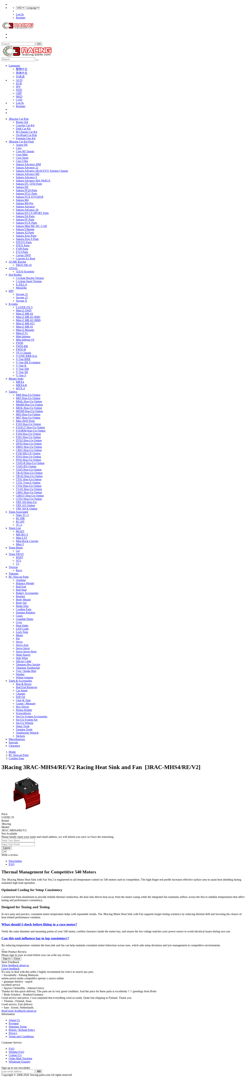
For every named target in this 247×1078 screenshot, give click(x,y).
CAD (19, 99)
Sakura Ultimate (25, 229)
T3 (17, 563)
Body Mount (23, 599)
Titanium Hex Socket (28, 664)
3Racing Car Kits (19, 118)
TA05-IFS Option (26, 466)
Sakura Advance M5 (27, 174)
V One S (21, 375)
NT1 (18, 560)
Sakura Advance (25, 206)
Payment (14, 1023)
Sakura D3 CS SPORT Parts (32, 213)
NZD (19, 89)
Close (17, 958)
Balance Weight (25, 583)
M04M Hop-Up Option (29, 404)
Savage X (21, 300)
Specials (13, 742)
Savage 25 (22, 297)
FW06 (19, 342)
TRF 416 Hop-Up (26, 502)
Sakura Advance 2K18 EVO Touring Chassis (42, 170)
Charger (20, 693)
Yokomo (13, 573)
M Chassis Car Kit (26, 131)
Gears (19, 615)
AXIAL (13, 268)
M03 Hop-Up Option (28, 414)
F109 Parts (22, 248)
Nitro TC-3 (22, 515)
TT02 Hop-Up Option (28, 485)
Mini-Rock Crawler (27, 541)
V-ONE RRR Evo (26, 355)
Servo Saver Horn (26, 651)
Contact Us (15, 1055)
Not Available (9, 833)
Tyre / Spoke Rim (26, 671)
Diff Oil (20, 697)
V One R (21, 365)
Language (14, 65)
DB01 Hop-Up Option (29, 446)
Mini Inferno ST (25, 339)
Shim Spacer (23, 654)
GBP (19, 93)
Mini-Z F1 (22, 333)
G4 (18, 550)
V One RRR (23, 359)
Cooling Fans (23, 609)
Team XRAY (16, 554)
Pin (18, 638)
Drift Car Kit (23, 128)
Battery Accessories (27, 593)
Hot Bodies (15, 274)
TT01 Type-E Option (28, 482)
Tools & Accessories (20, 680)
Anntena (21, 580)
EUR (19, 83)
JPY (18, 86)
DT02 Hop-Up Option (29, 440)
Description (15, 861)
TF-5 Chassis (23, 352)
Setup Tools (22, 726)
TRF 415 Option (25, 505)
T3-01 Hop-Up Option (29, 489)
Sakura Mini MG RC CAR (31, 226)
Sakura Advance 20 (27, 209)
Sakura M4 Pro (24, 203)
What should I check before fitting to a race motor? (39, 924)
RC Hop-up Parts (19, 576)
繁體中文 (21, 69)
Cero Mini (22, 154)
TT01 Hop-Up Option (28, 479)
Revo (19, 570)
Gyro (19, 622)
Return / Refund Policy (22, 1029)
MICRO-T (22, 534)
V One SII (22, 372)
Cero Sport (22, 157)
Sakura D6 (22, 187)
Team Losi (15, 528)
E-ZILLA (21, 284)
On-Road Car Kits (26, 135)
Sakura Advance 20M (28, 164)
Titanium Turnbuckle (28, 667)
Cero (19, 148)
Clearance (14, 745)
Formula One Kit (25, 138)
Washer (20, 674)
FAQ (11, 864)
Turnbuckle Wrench (27, 732)
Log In (20, 14)
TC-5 (19, 524)
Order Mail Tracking (20, 1058)
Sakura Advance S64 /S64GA (33, 180)
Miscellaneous (17, 739)
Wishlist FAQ (16, 1051)
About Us (14, 1020)
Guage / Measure (25, 703)
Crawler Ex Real (25, 258)
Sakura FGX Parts (26, 222)
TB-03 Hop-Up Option (29, 472)
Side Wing (22, 658)
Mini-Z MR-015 (25, 323)
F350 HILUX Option (28, 453)
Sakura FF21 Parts (26, 193)
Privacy (13, 1033)
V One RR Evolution (28, 362)
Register (20, 17)
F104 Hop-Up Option (28, 433)
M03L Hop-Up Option (29, 407)
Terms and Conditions (21, 1036)
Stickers (20, 735)
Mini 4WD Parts (25, 420)
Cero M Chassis (25, 151)
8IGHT (20, 531)
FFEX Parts (22, 245)
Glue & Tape (23, 700)
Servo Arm (22, 645)
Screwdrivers (23, 713)
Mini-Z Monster (25, 329)
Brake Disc (22, 606)
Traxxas (13, 567)
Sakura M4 (22, 200)
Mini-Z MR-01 (24, 326)
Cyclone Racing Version (30, 278)
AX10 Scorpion (25, 271)
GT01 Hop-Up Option (29, 498)
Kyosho (13, 303)
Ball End (21, 586)
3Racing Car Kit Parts (21, 141)
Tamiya (13, 391)
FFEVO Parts (24, 242)
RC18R (20, 518)
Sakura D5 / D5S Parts (29, 183)
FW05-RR (22, 346)
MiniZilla (21, 287)
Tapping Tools (24, 729)
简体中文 (21, 72)
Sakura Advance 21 (27, 167)
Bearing (20, 596)
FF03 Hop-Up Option (28, 456)
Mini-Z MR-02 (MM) (28, 320)
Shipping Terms (18, 1026)
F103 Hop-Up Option (28, 424)
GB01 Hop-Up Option (29, 492)
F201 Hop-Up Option (28, 437)
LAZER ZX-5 (24, 307)
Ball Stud (21, 589)
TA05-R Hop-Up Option (30, 463)
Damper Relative (25, 612)
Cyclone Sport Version (29, 281)
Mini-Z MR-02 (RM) (28, 316)
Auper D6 (21, 144)
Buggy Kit (22, 122)
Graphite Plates (24, 619)
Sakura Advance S (26, 177)
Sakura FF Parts (25, 219)
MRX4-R (21, 385)
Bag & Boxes (23, 684)
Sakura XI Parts (25, 232)
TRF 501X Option (26, 508)
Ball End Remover (26, 687)
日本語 (20, 76)
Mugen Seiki (16, 378)
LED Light (22, 628)
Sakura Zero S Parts (27, 239)
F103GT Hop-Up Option (30, 427)
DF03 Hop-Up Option (29, 443)
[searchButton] (37, 60)
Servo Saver (23, 648)
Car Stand (21, 690)
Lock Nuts (22, 632)
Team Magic (16, 547)
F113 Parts (22, 252)
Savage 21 (22, 294)
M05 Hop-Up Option (28, 398)
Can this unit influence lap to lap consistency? (35, 938)
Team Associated (18, 511)
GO (39, 44)
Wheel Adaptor (24, 677)
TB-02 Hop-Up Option (29, 476)
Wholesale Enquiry (20, 1061)
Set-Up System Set (26, 719)
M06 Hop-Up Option (28, 394)
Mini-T (20, 544)
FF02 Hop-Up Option (28, 459)
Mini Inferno (23, 336)
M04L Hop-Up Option (29, 401)
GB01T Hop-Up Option (30, 495)
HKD (19, 96)
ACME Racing (17, 261)
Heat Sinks (22, 625)
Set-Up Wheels (24, 723)
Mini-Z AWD (23, 310)
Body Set (21, 602)
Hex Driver (22, 706)
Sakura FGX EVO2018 (29, 196)
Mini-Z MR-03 (24, 313)
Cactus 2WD (23, 255)
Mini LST (21, 537)
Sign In (6, 958)
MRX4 (20, 381)
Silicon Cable (23, 661)
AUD (19, 80)
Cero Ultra (22, 161)
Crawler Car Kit (25, 125)
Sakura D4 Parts (25, 216)
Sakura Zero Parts (26, 235)
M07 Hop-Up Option (28, 417)
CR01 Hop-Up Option (29, 450)
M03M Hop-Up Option (29, 411)
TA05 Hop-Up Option (29, 469)
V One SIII (22, 368)
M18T (19, 557)
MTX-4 (20, 388)
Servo (19, 641)
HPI (11, 291)
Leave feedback (10, 968)
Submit (6, 848)
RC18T (20, 521)
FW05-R (21, 349)
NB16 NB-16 (24, 265)
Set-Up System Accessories (31, 716)
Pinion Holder (24, 710)
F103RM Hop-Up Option (30, 430)
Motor (19, 635)
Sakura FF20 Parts (26, 190)
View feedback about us (15, 965)
